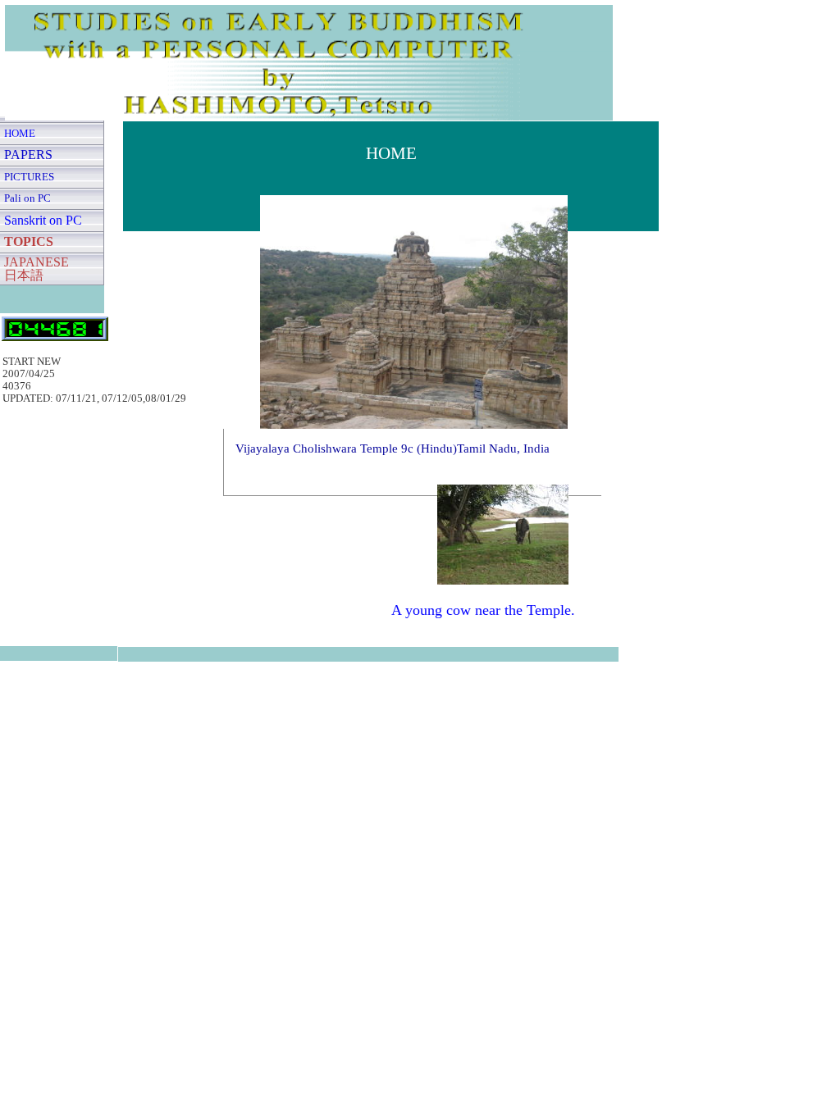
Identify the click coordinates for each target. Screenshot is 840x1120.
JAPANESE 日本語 (36, 268)
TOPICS (28, 241)
